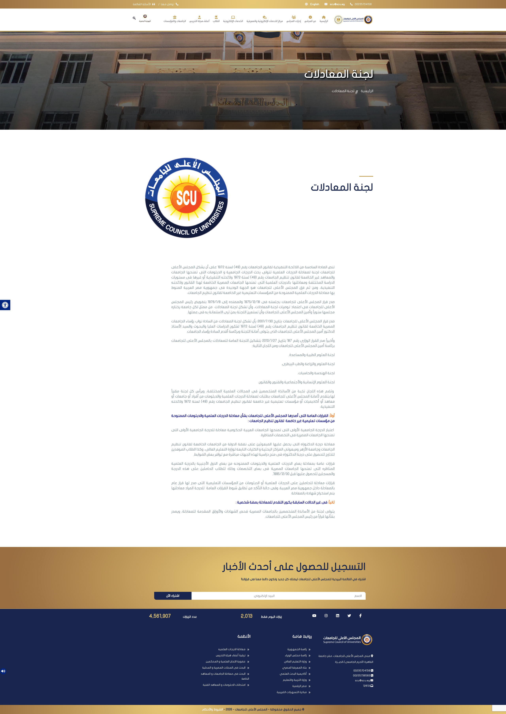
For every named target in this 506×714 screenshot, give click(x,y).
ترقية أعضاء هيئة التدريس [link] (230, 655)
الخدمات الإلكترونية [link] (233, 21)
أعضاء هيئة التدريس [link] (199, 21)
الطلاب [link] (216, 21)
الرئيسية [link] (324, 21)
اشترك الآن (172, 595)
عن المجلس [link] (310, 21)
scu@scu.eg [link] (337, 4)
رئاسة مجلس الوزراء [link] (296, 655)
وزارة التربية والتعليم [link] (295, 679)
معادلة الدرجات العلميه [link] (231, 649)
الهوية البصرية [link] (145, 21)
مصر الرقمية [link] (299, 686)
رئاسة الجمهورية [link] (297, 649)
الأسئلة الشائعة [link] (142, 4)
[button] (134, 18)
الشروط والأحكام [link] (212, 709)
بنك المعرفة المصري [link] (294, 667)
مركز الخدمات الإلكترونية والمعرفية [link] (264, 21)
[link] (5, 305)
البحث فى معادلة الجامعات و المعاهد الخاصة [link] (225, 676)
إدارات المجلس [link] (293, 21)
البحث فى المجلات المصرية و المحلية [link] (223, 667)
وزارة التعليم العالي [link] (295, 661)
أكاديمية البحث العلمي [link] (293, 673)
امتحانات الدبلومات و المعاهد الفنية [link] (224, 684)
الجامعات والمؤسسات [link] (175, 21)
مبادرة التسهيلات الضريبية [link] (292, 692)
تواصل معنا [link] (168, 4)
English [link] (314, 4)
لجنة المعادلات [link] (343, 91)
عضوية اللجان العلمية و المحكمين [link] (225, 661)
